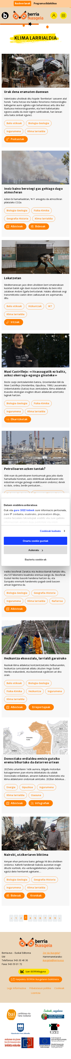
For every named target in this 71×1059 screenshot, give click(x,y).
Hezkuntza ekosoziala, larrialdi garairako (35, 658)
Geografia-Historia (17, 218)
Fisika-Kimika (41, 210)
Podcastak (17, 139)
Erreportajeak (41, 707)
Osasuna (36, 795)
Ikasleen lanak (22, 3)
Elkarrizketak (19, 419)
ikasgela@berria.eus (53, 960)
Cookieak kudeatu (50, 531)
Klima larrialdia (36, 131)
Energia (11, 787)
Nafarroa (57, 601)
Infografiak (42, 803)
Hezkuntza (35, 691)
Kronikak (36, 895)
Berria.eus (7, 952)
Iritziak (15, 322)
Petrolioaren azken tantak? (25, 469)
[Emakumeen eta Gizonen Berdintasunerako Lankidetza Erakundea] (19, 1042)
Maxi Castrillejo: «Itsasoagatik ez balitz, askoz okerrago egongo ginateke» (35, 373)
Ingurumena (14, 131)
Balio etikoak (14, 123)
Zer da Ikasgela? (51, 952)
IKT (50, 306)
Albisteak (17, 226)
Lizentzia (35, 992)
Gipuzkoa (27, 787)
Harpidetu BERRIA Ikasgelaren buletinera (37, 979)
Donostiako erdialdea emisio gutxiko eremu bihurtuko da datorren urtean (32, 760)
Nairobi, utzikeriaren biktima (26, 855)
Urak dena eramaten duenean (26, 92)
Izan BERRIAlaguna (35, 971)
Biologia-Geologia (38, 123)
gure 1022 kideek (24, 510)
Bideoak (40, 226)
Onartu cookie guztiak (35, 540)
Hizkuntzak (35, 306)
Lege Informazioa (16, 988)
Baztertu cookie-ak (35, 559)
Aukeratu (33, 550)
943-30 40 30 (21, 960)
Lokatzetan (12, 278)
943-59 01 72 (15, 964)
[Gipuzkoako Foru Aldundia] (20, 1028)
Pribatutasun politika (40, 988)
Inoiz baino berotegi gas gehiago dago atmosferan (33, 190)
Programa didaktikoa (45, 3)
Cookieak (59, 988)
